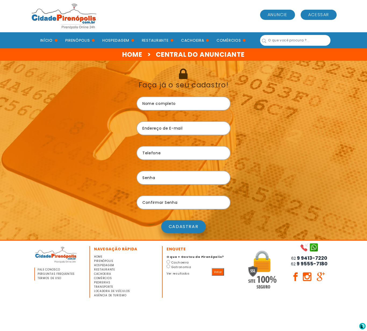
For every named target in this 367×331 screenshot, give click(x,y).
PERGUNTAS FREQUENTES (56, 274)
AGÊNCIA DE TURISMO (110, 295)
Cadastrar (183, 226)
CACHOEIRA (192, 40)
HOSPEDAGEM (115, 40)
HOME (132, 54)
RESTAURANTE (155, 40)
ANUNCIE (277, 15)
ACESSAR (318, 15)
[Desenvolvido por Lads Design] (362, 326)
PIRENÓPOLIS (77, 40)
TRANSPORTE (103, 287)
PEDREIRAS (102, 282)
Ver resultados (178, 274)
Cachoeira (180, 262)
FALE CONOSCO (49, 270)
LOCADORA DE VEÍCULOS (112, 291)
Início (46, 40)
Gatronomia (181, 267)
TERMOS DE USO (49, 278)
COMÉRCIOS (229, 40)
